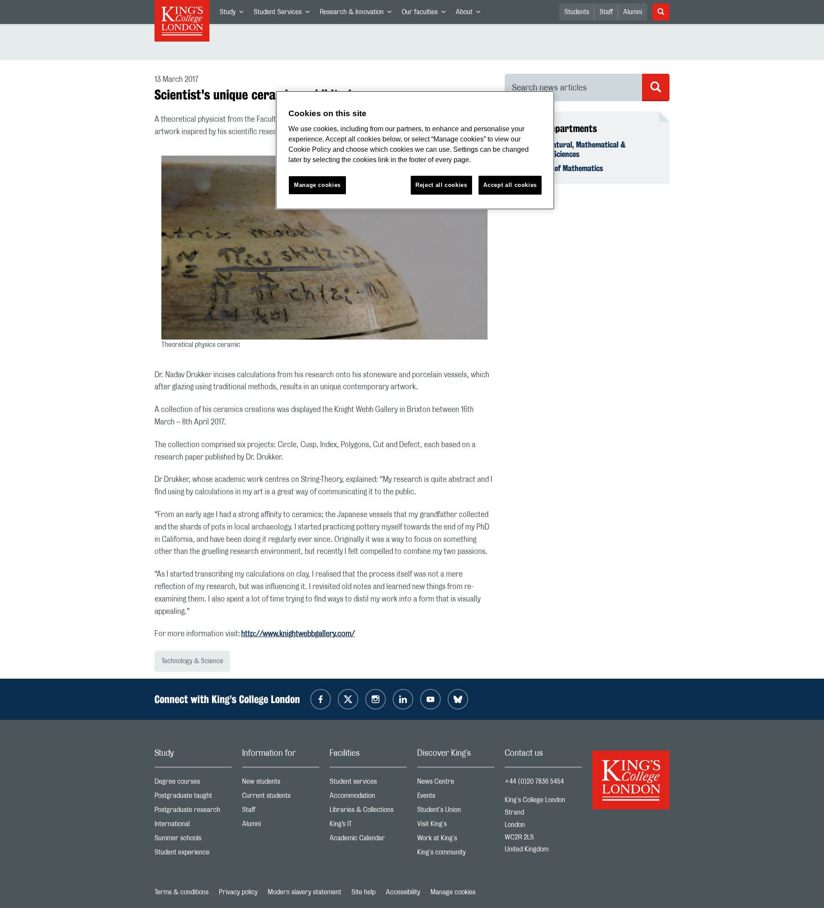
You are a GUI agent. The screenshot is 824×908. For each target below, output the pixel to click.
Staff (606, 12)
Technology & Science (192, 661)
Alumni (632, 12)
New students (280, 783)
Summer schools (193, 840)
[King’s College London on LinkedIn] (403, 699)
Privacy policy (238, 892)
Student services (368, 783)
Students (576, 12)
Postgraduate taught (193, 797)
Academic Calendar (368, 840)
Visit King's (455, 826)
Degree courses (193, 783)
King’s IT (368, 826)
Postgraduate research (193, 811)
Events (455, 797)
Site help (363, 892)
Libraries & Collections (368, 811)
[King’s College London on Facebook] (320, 699)
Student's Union (455, 811)
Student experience (193, 854)
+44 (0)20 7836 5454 (534, 781)
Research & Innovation (358, 14)
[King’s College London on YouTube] (430, 699)
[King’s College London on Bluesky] (458, 699)
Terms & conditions (181, 892)
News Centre (455, 783)
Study (234, 14)
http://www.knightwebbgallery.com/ (298, 634)
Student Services (284, 14)
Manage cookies (453, 892)
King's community (455, 854)
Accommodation (368, 797)
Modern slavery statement (304, 892)
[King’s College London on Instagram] (375, 699)
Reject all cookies (441, 185)
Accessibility (403, 892)
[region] (415, 150)
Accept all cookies (510, 185)
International (193, 826)
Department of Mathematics (559, 168)
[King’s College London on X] (348, 699)
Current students (280, 797)
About (470, 14)
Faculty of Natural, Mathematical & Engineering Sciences (570, 149)
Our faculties (426, 14)
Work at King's (455, 840)
